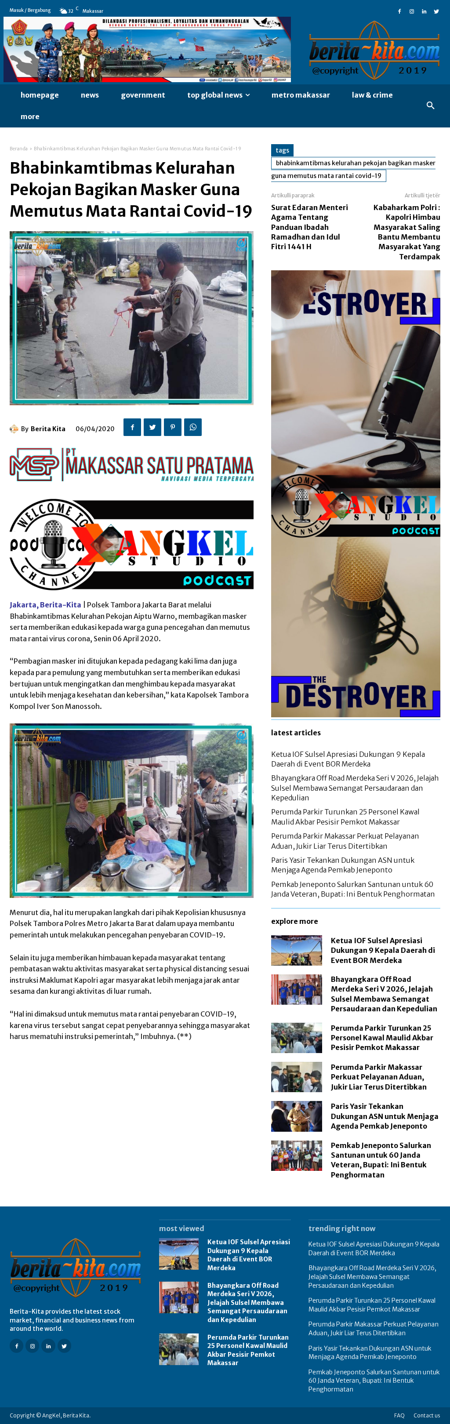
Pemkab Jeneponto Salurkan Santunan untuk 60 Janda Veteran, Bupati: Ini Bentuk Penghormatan (374, 1380)
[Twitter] (436, 11)
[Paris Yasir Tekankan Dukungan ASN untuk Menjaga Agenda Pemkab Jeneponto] (296, 1116)
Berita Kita (48, 429)
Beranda (19, 149)
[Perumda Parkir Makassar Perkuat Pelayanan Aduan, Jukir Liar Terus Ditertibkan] (296, 1077)
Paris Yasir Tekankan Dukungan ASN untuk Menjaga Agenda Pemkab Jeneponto (385, 1116)
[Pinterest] (172, 427)
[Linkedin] (424, 11)
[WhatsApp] (193, 427)
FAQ (399, 1415)
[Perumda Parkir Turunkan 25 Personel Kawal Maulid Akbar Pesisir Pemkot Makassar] (296, 1038)
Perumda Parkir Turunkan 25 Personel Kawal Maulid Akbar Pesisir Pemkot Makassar (382, 1038)
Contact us (427, 1415)
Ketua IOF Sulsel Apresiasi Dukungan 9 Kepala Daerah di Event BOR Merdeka (383, 950)
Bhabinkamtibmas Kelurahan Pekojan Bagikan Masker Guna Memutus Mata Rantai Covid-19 (353, 169)
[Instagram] (412, 11)
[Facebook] (399, 11)
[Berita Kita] (15, 429)
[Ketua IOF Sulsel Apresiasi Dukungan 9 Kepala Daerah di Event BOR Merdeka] (296, 950)
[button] (430, 106)
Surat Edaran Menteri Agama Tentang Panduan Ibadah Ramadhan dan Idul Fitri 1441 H (309, 227)
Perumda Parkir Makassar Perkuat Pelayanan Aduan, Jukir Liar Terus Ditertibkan (379, 1077)
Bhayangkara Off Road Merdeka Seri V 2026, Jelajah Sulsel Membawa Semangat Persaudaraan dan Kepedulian (355, 788)
